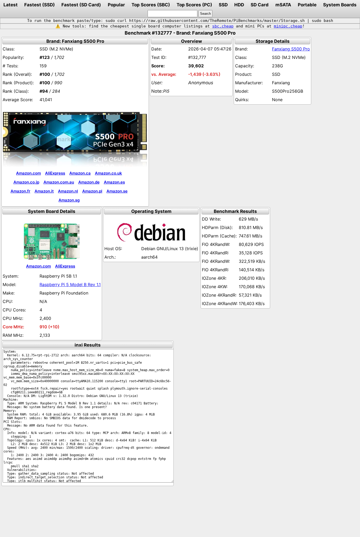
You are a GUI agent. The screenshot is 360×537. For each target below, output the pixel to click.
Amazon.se (117, 191)
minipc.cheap (288, 26)
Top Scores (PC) (194, 4)
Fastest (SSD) (39, 4)
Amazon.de (89, 182)
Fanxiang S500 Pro (291, 49)
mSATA (283, 4)
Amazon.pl (92, 191)
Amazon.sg (69, 200)
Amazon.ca (80, 173)
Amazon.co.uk (108, 173)
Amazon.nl (68, 191)
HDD (239, 4)
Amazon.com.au (58, 182)
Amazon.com (28, 173)
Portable (307, 4)
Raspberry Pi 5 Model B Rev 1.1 (70, 284)
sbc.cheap (222, 26)
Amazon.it (44, 191)
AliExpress (55, 173)
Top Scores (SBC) (151, 4)
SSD (223, 4)
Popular (116, 4)
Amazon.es (114, 182)
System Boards (340, 4)
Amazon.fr (20, 191)
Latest (10, 4)
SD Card (260, 4)
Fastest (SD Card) (81, 4)
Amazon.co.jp (26, 182)
